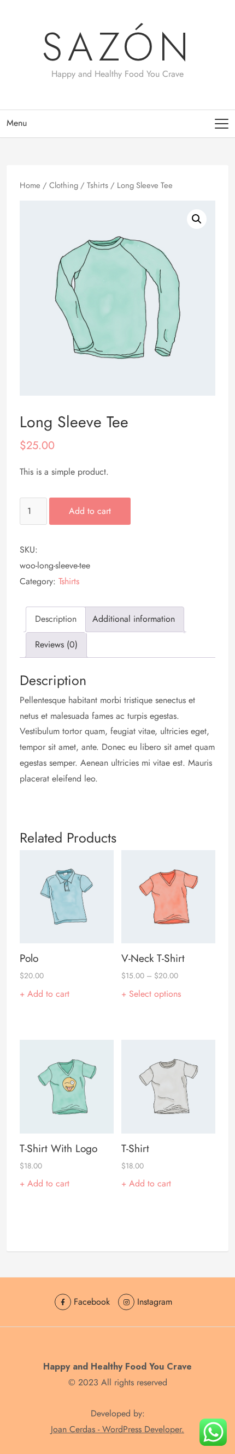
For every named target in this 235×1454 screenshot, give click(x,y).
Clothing (63, 185)
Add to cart (90, 511)
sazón (118, 47)
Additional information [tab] (133, 619)
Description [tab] (56, 619)
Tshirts (97, 185)
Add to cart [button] (48, 993)
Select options (155, 993)
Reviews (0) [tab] (56, 644)
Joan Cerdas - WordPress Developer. (117, 1429)
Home (30, 185)
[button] (197, 219)
